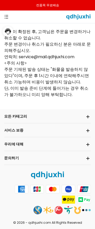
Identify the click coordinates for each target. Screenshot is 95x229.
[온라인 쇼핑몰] (78, 16)
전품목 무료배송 (47, 5)
